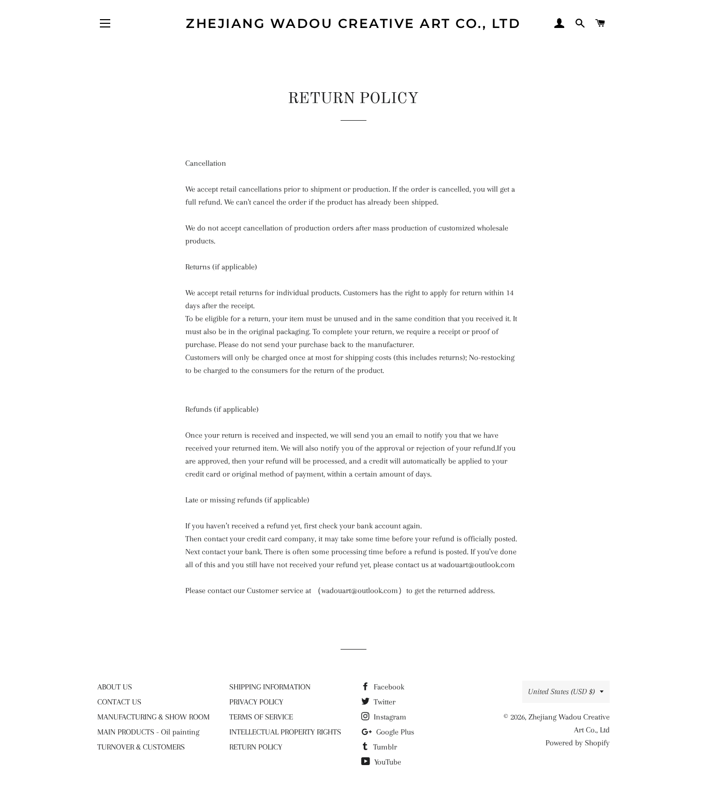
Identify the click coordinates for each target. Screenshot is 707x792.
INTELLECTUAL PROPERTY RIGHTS (285, 732)
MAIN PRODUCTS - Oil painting (148, 732)
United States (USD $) (561, 691)
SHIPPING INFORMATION (270, 687)
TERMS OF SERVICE (261, 717)
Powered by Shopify (578, 742)
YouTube (386, 762)
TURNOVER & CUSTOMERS (141, 747)
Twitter (383, 702)
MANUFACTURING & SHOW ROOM (153, 717)
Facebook (388, 687)
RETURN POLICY (255, 747)
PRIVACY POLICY (256, 702)
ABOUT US (114, 687)
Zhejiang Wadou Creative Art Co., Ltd (353, 23)
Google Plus (394, 732)
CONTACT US (119, 702)
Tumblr (384, 747)
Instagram (389, 717)
